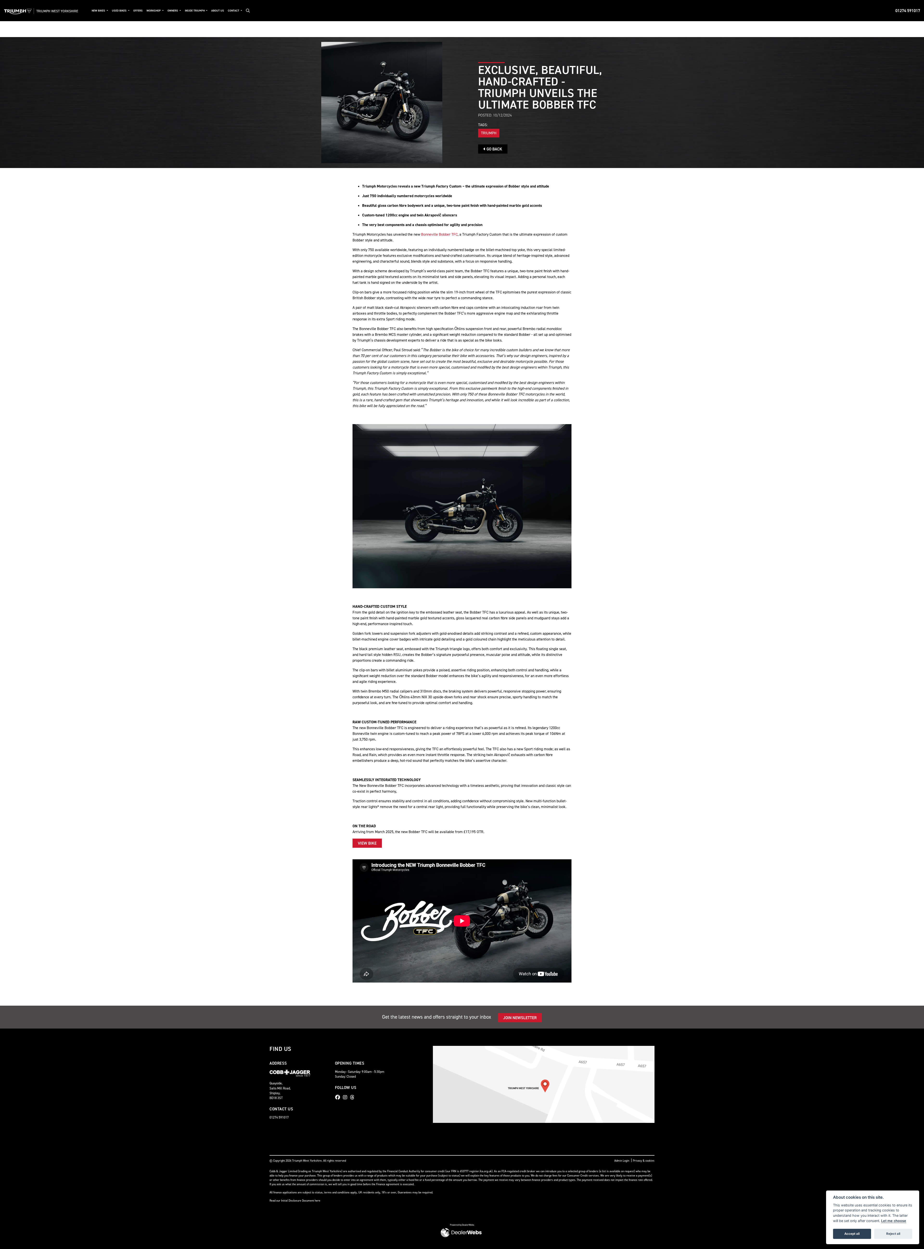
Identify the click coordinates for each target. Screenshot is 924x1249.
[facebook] (339, 1097)
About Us (217, 11)
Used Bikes (119, 11)
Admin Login (621, 1161)
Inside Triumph (195, 11)
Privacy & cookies (643, 1161)
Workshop (154, 11)
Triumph (488, 133)
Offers (138, 11)
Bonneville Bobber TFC (439, 234)
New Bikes (99, 11)
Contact (234, 11)
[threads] (353, 1097)
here (317, 1201)
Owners (173, 11)
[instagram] (346, 1097)
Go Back (494, 149)
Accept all (852, 1234)
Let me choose (893, 1221)
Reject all (893, 1234)
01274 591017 (907, 10)
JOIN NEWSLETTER (520, 1017)
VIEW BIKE (367, 843)
